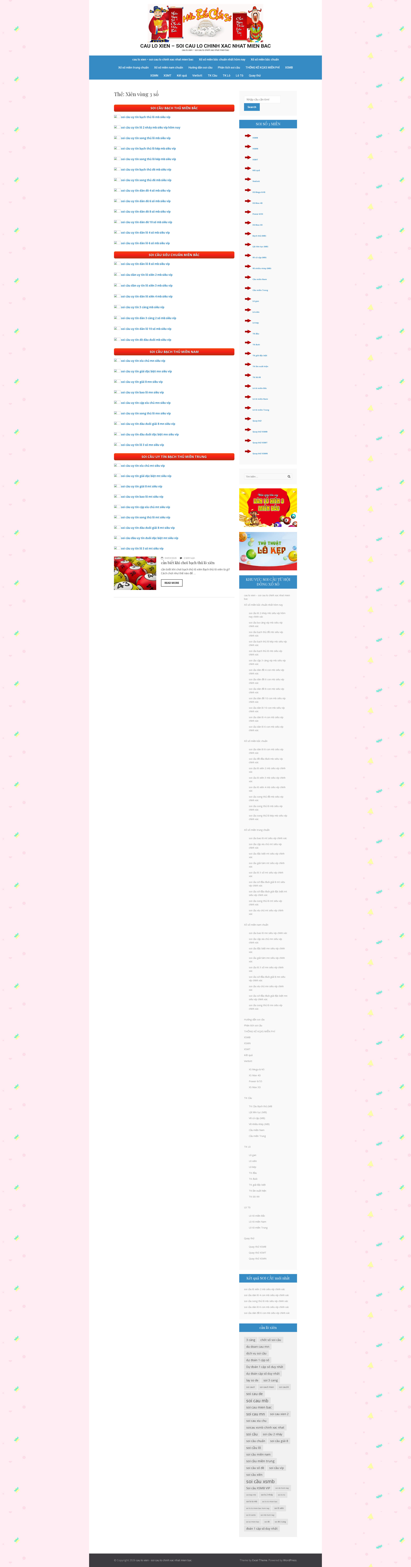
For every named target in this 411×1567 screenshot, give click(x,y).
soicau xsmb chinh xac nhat (265, 1427)
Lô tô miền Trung (261, 410)
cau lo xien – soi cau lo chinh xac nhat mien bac (205, 46)
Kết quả (182, 75)
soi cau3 (250, 1387)
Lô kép (256, 323)
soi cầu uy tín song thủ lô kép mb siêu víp (148, 159)
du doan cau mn (257, 1346)
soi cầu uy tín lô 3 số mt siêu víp (142, 548)
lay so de (252, 1380)
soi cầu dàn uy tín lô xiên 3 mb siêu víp (146, 285)
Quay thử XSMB (260, 431)
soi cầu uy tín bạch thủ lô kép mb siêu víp (148, 148)
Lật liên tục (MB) (260, 246)
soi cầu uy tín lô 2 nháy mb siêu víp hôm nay (150, 127)
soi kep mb (251, 1495)
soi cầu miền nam (258, 1454)
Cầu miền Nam (260, 279)
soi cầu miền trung (260, 1461)
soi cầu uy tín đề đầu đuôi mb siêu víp (146, 340)
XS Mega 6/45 (259, 192)
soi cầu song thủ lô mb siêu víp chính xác (266, 1301)
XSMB (289, 67)
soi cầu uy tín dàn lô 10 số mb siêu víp (146, 329)
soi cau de (254, 1393)
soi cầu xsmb (260, 1481)
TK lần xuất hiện (260, 366)
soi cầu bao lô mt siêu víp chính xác (268, 838)
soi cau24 (284, 1387)
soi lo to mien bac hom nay (257, 1508)
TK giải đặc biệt (260, 355)
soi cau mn (255, 1414)
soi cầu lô (253, 1447)
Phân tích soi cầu (229, 67)
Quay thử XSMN (260, 453)
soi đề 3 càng (280, 1521)
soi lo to (281, 1495)
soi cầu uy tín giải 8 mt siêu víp (141, 486)
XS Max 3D (257, 225)
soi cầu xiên (254, 1475)
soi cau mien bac (259, 1407)
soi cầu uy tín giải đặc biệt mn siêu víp (146, 371)
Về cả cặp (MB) (259, 257)
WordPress (290, 1560)
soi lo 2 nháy (267, 1494)
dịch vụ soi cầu (256, 1353)
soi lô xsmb (251, 1515)
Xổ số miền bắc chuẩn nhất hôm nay (222, 59)
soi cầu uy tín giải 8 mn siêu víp (142, 382)
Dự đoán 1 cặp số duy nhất (264, 1367)
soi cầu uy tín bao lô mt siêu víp (142, 496)
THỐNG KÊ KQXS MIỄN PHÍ (262, 67)
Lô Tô (239, 75)
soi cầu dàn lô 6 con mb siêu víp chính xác (266, 1307)
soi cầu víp (276, 1468)
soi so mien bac (252, 1522)
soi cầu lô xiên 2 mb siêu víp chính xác (264, 1289)
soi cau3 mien (267, 1387)
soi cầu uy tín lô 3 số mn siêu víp (142, 445)
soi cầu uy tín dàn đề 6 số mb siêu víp (146, 201)
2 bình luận (189, 557)
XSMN (154, 75)
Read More (172, 583)
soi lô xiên (279, 1508)
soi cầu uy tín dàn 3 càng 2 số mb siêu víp (148, 318)
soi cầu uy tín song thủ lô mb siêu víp (146, 138)
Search (252, 107)
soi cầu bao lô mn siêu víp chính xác (268, 933)
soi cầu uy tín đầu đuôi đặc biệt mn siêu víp (150, 434)
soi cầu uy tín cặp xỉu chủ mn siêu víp (146, 403)
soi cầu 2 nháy (272, 1434)
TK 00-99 (257, 377)
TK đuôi (256, 344)
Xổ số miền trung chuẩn (133, 67)
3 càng (250, 1340)
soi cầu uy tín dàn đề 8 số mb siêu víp (146, 211)
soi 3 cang (270, 1380)
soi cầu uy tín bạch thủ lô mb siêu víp (145, 117)
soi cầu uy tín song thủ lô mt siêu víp (145, 517)
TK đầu (256, 333)
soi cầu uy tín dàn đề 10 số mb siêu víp (146, 222)
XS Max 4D (257, 203)
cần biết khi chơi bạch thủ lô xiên (187, 562)
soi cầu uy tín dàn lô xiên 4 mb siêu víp (146, 296)
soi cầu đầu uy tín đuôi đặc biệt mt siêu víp (149, 538)
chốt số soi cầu (270, 1340)
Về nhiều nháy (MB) (262, 268)
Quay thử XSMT (260, 442)
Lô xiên (256, 312)
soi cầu (252, 1434)
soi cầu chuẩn (255, 1441)
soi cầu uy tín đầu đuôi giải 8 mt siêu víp (148, 528)
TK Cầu (212, 75)
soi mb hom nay (267, 1515)
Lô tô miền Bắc (260, 388)
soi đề (267, 1521)
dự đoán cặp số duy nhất (263, 1373)
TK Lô (226, 75)
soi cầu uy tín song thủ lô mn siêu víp (146, 413)
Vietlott (197, 75)
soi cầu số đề (255, 1468)
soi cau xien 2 (279, 1414)
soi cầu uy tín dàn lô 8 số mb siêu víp (145, 264)
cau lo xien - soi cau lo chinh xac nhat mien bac (164, 1560)
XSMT (167, 75)
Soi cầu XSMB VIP (258, 1488)
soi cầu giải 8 (279, 1441)
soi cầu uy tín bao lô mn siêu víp (142, 392)
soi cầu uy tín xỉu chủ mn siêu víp (143, 361)
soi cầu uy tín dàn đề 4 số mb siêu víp (146, 190)
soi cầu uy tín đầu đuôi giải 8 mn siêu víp (148, 424)
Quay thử (255, 75)
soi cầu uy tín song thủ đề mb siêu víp (146, 180)
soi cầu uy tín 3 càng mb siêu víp (142, 307)
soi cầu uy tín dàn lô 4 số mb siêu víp (145, 232)
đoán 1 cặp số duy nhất (262, 1528)
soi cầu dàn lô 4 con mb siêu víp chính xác (266, 1295)
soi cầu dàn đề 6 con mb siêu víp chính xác (267, 1312)
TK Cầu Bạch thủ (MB (260, 1106)
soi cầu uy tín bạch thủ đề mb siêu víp (146, 169)
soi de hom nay (282, 1488)
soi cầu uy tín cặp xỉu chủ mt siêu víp (145, 507)
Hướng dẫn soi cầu (200, 67)
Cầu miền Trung (260, 290)
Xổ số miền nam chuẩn (168, 67)
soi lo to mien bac (269, 1501)
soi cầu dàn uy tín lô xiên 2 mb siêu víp (146, 275)
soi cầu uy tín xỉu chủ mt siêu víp (143, 466)
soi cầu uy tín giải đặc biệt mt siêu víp (146, 476)
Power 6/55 (258, 214)
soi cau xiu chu (256, 1421)
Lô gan (256, 301)
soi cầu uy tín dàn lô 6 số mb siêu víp (145, 243)
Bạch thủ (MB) (259, 236)
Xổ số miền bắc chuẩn (265, 59)
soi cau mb (257, 1400)
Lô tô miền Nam (260, 399)
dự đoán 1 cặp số (257, 1360)
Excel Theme (259, 1560)
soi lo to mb (251, 1501)
